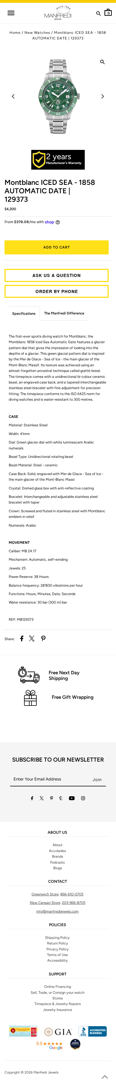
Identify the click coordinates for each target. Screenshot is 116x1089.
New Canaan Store (45, 903)
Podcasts (57, 862)
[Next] (102, 96)
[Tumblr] (61, 799)
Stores (57, 998)
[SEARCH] (98, 14)
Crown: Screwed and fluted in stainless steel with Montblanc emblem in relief (57, 514)
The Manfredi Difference (64, 313)
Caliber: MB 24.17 (22, 551)
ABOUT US (57, 832)
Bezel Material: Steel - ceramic (33, 465)
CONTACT (57, 881)
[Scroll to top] (104, 1077)
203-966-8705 (73, 903)
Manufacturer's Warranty (63, 163)
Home (15, 32)
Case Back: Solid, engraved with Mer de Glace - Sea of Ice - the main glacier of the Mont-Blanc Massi (56, 477)
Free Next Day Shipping (64, 675)
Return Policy (57, 943)
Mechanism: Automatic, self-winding (38, 559)
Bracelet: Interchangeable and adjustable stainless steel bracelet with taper (53, 499)
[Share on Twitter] (32, 639)
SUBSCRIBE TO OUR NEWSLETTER (58, 759)
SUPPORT (57, 974)
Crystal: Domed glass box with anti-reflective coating (51, 488)
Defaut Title (58, 232)
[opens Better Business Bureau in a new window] (93, 1035)
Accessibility (57, 960)
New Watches (37, 32)
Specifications (23, 313)
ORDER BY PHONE (56, 291)
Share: (10, 639)
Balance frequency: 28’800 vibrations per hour (46, 585)
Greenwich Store (45, 894)
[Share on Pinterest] (43, 639)
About (58, 845)
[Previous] (13, 96)
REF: (21, 619)
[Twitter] (42, 799)
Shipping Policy (57, 937)
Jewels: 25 (17, 568)
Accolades (57, 851)
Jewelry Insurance (57, 1010)
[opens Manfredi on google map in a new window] (49, 1049)
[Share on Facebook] (21, 639)
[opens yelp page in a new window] (23, 1035)
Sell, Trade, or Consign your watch (57, 992)
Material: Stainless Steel (28, 425)
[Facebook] (32, 799)
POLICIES (57, 925)
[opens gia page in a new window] (58, 1035)
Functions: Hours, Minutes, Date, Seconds (42, 594)
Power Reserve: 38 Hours (29, 577)
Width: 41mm (19, 434)
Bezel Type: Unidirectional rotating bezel (41, 456)
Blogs (57, 868)
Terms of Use (57, 955)
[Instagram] (83, 799)
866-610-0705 (71, 894)
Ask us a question (56, 275)
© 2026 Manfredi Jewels (40, 1072)
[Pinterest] (51, 799)
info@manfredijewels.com (57, 911)
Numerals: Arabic (22, 525)
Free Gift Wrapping (72, 697)
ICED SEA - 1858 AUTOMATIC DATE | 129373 (50, 190)
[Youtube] (72, 799)
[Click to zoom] (102, 63)
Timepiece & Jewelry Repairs (57, 1004)
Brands (57, 856)
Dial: (51, 445)
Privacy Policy (57, 949)
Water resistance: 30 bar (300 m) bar (38, 602)
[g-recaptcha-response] (58, 1085)
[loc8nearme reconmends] (75, 1049)
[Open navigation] (10, 13)
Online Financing (57, 986)
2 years (58, 156)
